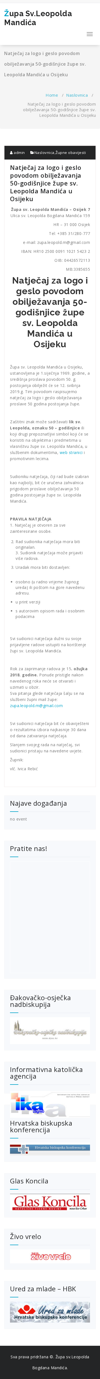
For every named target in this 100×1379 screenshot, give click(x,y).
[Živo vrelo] (50, 1256)
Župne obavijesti (71, 152)
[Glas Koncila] (50, 1202)
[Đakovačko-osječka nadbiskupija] (50, 1030)
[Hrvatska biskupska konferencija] (50, 1149)
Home (52, 95)
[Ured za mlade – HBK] (50, 1312)
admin (19, 152)
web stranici (72, 452)
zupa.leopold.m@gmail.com (36, 705)
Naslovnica (77, 95)
